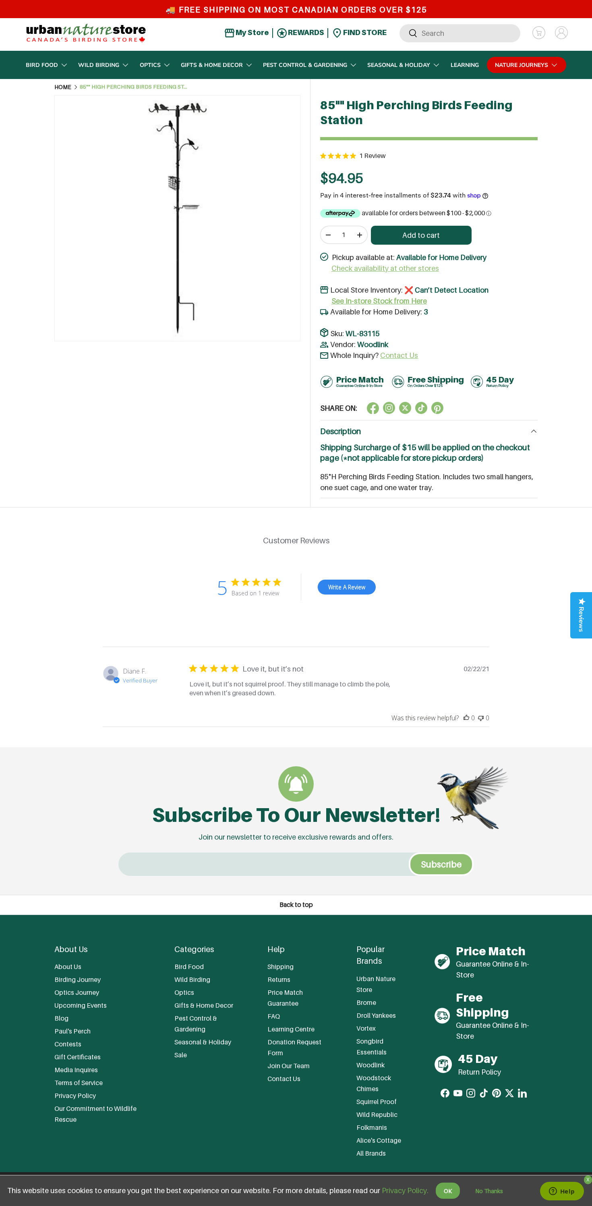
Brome (366, 1002)
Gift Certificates (77, 1057)
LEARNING (465, 65)
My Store (251, 32)
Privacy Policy (75, 1096)
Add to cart (421, 235)
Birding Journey (77, 979)
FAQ (273, 1016)
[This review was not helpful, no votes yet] (481, 717)
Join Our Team (288, 1066)
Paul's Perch (72, 1031)
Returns (278, 979)
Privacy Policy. (405, 1190)
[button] (539, 33)
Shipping (280, 967)
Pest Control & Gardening (305, 65)
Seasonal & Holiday (398, 65)
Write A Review (346, 587)
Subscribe (441, 864)
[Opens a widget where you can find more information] (562, 1192)
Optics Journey (76, 992)
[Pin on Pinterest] (437, 408)
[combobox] (459, 33)
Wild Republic (376, 1114)
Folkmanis (371, 1127)
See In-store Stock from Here (379, 301)
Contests (67, 1044)
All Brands (371, 1153)
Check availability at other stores (385, 268)
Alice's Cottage (378, 1140)
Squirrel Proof (376, 1102)
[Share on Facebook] (373, 408)
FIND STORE (364, 32)
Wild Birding (98, 65)
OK (448, 1190)
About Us (67, 967)
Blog (61, 1018)
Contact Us (399, 355)
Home (62, 87)
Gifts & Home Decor (212, 65)
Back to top (296, 905)
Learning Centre (291, 1029)
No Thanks (489, 1190)
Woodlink (372, 344)
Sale (180, 1055)
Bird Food (42, 65)
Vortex (366, 1028)
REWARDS (305, 32)
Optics (150, 65)
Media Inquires (76, 1070)
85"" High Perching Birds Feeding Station (134, 87)
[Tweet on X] (389, 408)
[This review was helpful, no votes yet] (466, 717)
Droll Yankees (376, 1015)
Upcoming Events (80, 1005)
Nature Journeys (521, 65)
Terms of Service (78, 1083)
